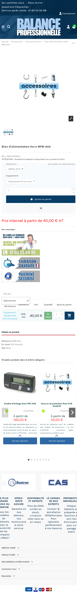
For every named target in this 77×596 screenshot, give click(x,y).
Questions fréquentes (15, 6)
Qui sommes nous (13, 2)
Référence (7, 341)
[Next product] (74, 43)
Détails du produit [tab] (10, 332)
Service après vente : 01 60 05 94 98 (24, 10)
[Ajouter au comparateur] (40, 208)
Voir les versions (20, 441)
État (4, 348)
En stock (6, 344)
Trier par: (7, 293)
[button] (28, 459)
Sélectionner (15, 300)
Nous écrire (35, 2)
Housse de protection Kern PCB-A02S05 (57, 404)
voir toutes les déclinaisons (61, 164)
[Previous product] (73, 43)
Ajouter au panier (43, 199)
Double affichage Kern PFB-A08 (20, 403)
